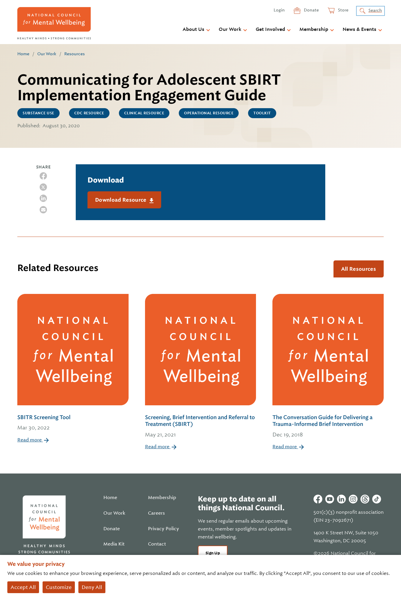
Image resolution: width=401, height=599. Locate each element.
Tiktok (376, 499)
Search (375, 10)
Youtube (329, 499)
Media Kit (113, 544)
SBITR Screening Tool (43, 422)
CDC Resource (89, 113)
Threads (364, 499)
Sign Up (212, 553)
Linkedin (341, 499)
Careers (156, 513)
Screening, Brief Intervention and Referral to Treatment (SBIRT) (200, 426)
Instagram (353, 499)
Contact (157, 544)
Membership (313, 29)
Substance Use (38, 113)
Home (23, 53)
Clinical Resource (144, 113)
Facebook (318, 499)
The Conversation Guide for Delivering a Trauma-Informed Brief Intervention (322, 426)
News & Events (359, 29)
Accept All (23, 587)
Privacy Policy (163, 529)
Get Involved (270, 29)
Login (279, 10)
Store (342, 10)
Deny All (92, 587)
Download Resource (121, 200)
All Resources (358, 269)
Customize (59, 587)
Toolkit (262, 113)
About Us (193, 29)
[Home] (54, 23)
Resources (74, 53)
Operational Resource (208, 113)
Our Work (230, 29)
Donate (311, 10)
